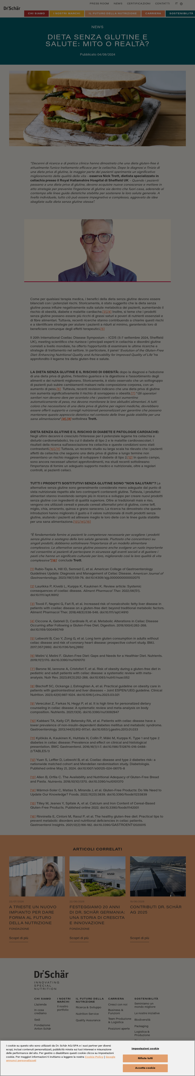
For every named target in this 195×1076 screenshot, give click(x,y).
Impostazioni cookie (145, 1048)
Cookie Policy (94, 1057)
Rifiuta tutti (145, 1058)
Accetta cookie (145, 1068)
